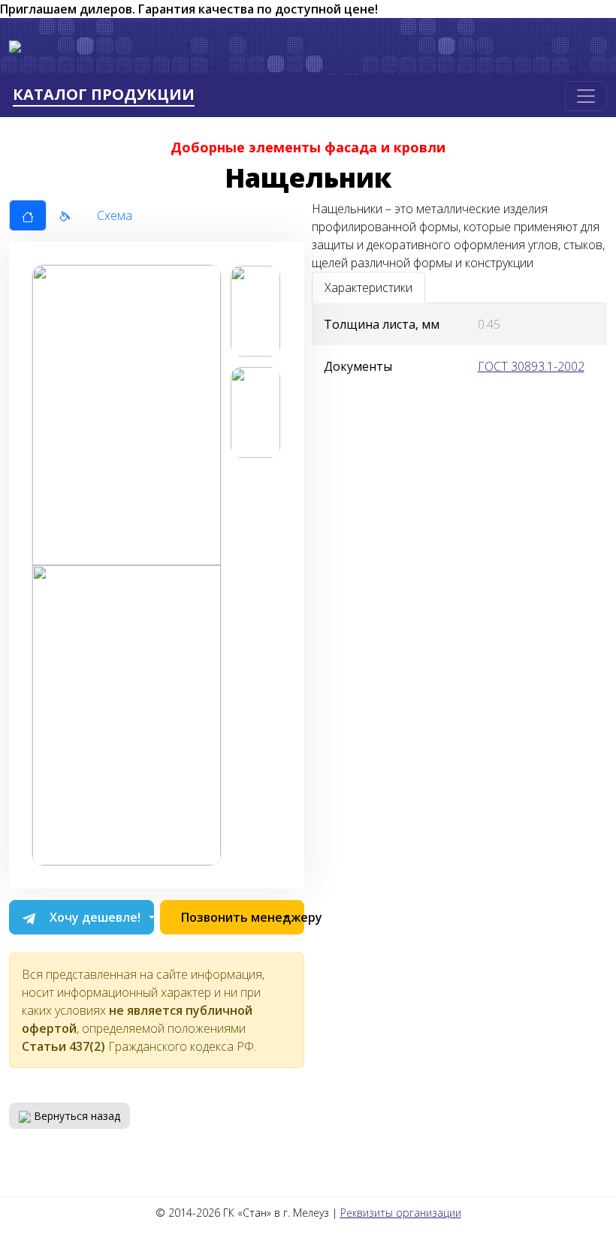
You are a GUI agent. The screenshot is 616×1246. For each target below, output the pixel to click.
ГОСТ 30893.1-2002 (531, 366)
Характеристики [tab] (368, 287)
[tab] (28, 215)
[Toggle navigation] (586, 96)
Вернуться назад (75, 1116)
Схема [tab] (114, 215)
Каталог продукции (104, 95)
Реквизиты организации (400, 1212)
